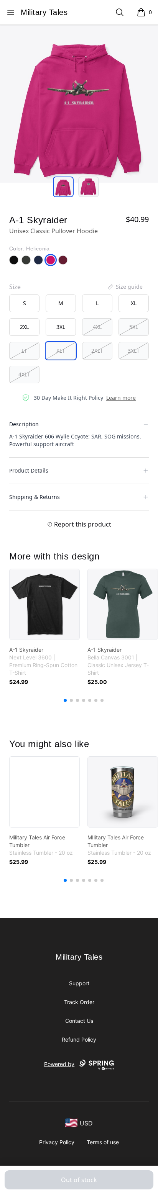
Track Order (79, 1002)
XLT (60, 350)
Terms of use (103, 1142)
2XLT (97, 350)
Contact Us (79, 1020)
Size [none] (15, 287)
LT (24, 350)
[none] (125, 287)
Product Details (28, 470)
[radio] (24, 303)
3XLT (134, 350)
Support (79, 983)
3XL (60, 326)
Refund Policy (79, 1039)
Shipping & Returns (34, 496)
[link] (44, 604)
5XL (133, 326)
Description (24, 424)
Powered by (59, 1064)
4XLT (24, 374)
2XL (24, 326)
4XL (97, 326)
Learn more (121, 397)
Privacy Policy (56, 1142)
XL (134, 303)
